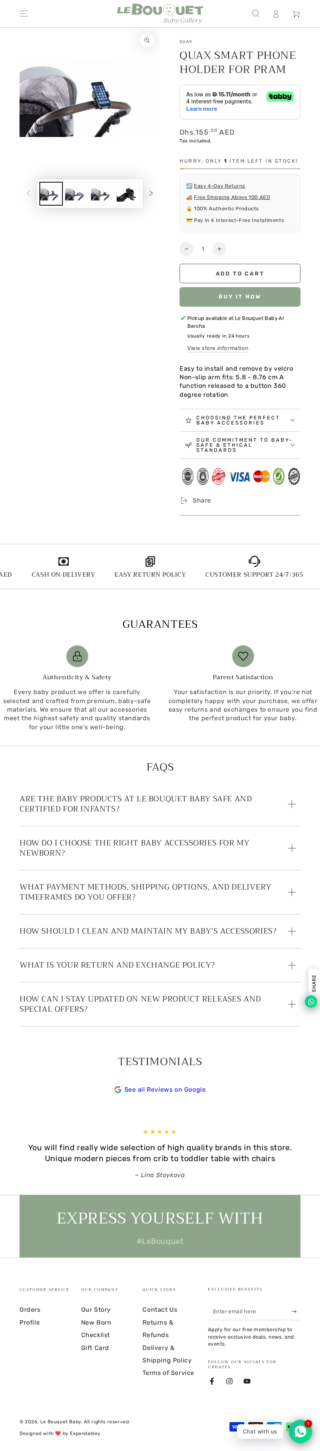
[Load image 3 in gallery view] (102, 194)
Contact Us (159, 1309)
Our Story (96, 1309)
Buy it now (240, 296)
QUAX (186, 41)
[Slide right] (151, 193)
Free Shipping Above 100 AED (232, 197)
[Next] (292, 1154)
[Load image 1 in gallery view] (51, 194)
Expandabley (85, 1433)
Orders (30, 1309)
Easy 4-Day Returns (219, 186)
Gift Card (95, 1348)
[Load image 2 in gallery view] (77, 194)
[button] (255, 13)
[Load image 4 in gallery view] (128, 194)
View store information (217, 348)
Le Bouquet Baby (60, 1421)
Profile (30, 1322)
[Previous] (27, 1154)
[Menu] (24, 13)
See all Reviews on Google (165, 1089)
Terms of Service (168, 1372)
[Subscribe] (296, 1311)
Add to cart (240, 273)
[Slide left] (28, 193)
